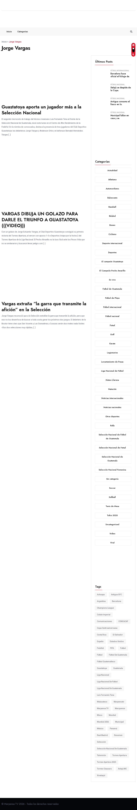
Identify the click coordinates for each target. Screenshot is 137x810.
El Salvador (118, 635)
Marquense (120, 708)
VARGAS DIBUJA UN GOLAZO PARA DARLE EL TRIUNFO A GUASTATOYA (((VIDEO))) (40, 220)
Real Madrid (102, 735)
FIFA (112, 648)
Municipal (119, 722)
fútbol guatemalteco (106, 661)
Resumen (118, 735)
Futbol (123, 648)
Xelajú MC (122, 769)
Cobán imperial (103, 615)
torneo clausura (104, 769)
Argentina (101, 601)
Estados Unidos (117, 641)
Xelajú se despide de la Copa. (121, 89)
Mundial (112, 715)
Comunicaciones (104, 621)
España (100, 641)
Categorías (22, 31)
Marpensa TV (103, 708)
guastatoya (102, 668)
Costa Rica (101, 635)
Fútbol (99, 655)
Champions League (105, 608)
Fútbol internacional (120, 70)
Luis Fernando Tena (105, 695)
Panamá (113, 728)
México (100, 728)
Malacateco (102, 702)
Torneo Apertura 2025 (106, 762)
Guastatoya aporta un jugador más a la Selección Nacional (41, 110)
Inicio (9, 31)
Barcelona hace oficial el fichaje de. (120, 75)
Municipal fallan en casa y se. (120, 117)
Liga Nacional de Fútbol (107, 682)
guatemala (118, 668)
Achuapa (101, 594)
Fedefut (100, 648)
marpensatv (119, 702)
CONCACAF (123, 621)
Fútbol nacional (118, 84)
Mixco (99, 715)
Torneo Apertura (119, 755)
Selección (101, 742)
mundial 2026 (103, 722)
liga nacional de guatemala (109, 688)
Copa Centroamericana (107, 628)
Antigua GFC (116, 594)
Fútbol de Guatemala (118, 655)
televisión (101, 755)
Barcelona (116, 601)
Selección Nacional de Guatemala (112, 749)
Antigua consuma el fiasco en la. (120, 103)
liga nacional (103, 675)
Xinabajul (101, 775)
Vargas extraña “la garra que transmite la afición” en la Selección (44, 306)
